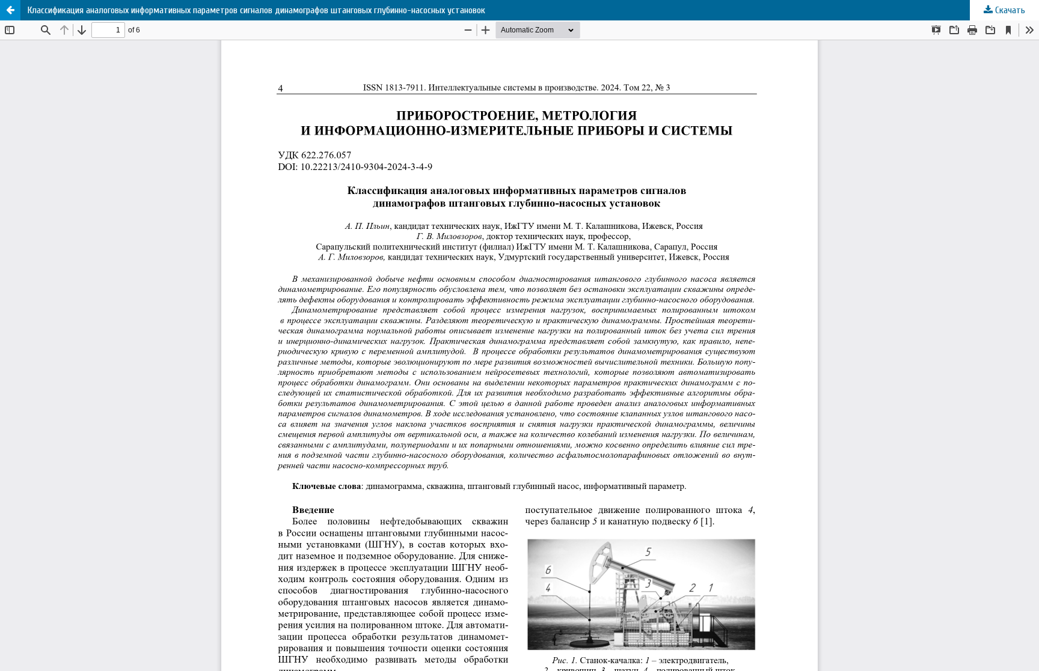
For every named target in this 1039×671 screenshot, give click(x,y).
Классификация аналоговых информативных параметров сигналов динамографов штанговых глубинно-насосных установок (256, 10)
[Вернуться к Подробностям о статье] (10, 10)
